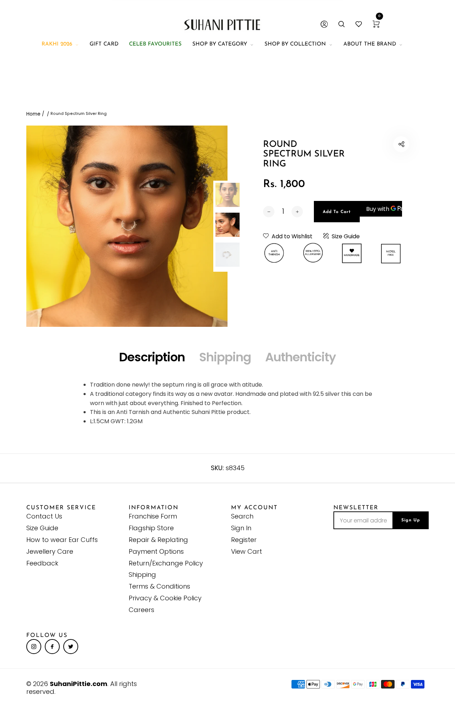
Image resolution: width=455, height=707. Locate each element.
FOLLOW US (47, 635)
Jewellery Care (49, 551)
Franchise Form (153, 516)
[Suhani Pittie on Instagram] (33, 646)
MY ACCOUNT (254, 508)
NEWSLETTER (356, 508)
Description (152, 357)
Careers (141, 609)
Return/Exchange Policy (166, 563)
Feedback (42, 563)
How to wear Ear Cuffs (62, 539)
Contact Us (44, 516)
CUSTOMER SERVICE (61, 508)
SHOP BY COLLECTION (295, 44)
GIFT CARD (104, 44)
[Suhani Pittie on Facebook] (52, 646)
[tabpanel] (127, 226)
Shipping (225, 357)
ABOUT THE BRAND (369, 44)
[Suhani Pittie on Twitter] (70, 646)
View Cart (246, 551)
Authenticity (300, 357)
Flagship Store (151, 527)
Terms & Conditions (159, 586)
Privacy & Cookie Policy (165, 598)
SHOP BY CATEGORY (219, 44)
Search (242, 516)
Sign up (410, 520)
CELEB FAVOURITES (155, 44)
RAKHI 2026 (57, 44)
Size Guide (346, 236)
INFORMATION (153, 508)
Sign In (241, 527)
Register (244, 539)
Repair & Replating (158, 539)
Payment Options (156, 551)
